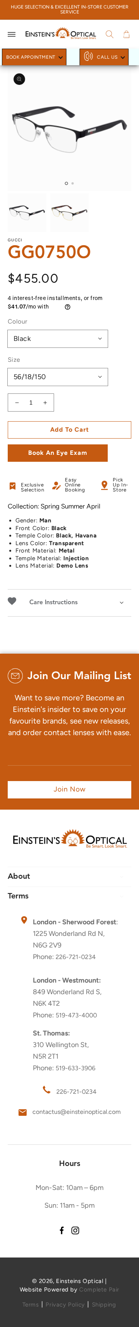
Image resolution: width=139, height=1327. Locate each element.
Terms (30, 1304)
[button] (11, 34)
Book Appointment (31, 57)
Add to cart (69, 429)
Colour (17, 321)
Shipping (104, 1304)
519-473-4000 (76, 1015)
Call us (107, 57)
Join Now (70, 789)
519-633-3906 (75, 1068)
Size (14, 359)
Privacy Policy (65, 1304)
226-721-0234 (76, 957)
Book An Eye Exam (57, 452)
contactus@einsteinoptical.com (76, 1111)
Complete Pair (99, 1289)
